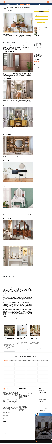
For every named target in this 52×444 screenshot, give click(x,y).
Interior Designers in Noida (42, 401)
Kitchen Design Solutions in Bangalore (41, 364)
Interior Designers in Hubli (42, 410)
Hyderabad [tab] (11, 360)
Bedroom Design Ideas (38, 43)
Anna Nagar (27, 395)
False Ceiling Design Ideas (39, 55)
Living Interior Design (6, 418)
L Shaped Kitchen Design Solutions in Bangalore (42, 376)
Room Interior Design (5, 415)
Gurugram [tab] (42, 360)
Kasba (26, 396)
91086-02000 (16, 4)
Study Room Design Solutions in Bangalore (31, 372)
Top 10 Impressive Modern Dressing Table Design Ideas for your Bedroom (13, 318)
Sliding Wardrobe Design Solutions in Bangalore (42, 380)
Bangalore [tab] (6, 360)
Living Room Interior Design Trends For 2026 (40, 70)
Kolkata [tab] (29, 360)
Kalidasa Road (24, 406)
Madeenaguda (30, 393)
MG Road (25, 408)
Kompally (27, 393)
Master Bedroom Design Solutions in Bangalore (31, 368)
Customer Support (38, 4)
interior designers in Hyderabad (7, 101)
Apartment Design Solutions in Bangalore (8, 364)
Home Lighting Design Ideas (39, 47)
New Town (23, 396)
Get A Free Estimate (41, 22)
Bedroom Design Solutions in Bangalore (41, 368)
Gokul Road (23, 405)
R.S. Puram (25, 397)
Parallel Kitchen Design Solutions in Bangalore (20, 384)
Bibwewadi (28, 398)
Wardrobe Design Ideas (38, 54)
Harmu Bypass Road (24, 407)
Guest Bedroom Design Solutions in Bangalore (42, 372)
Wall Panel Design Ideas (38, 56)
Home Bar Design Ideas (38, 45)
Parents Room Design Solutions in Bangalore (20, 372)
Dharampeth (23, 410)
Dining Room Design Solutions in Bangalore (20, 380)
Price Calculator (22, 4)
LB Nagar (34, 393)
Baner (25, 398)
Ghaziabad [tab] (37, 360)
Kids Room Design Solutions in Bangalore (8, 372)
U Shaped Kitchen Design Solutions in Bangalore (31, 376)
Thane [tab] (47, 360)
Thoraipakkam (24, 395)
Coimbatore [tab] (24, 360)
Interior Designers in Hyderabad (42, 392)
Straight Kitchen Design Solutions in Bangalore (9, 380)
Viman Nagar (22, 398)
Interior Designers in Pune (42, 397)
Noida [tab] (33, 360)
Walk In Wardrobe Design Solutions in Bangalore (31, 380)
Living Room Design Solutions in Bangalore (20, 368)
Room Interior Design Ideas (39, 44)
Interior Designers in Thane (42, 403)
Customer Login (28, 4)
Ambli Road (25, 411)
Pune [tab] (15, 360)
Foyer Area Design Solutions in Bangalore (30, 384)
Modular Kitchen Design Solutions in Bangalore (20, 376)
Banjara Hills (20, 394)
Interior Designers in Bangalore (42, 390)
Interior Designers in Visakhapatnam (43, 412)
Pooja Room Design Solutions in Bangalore (8, 376)
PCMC (30, 398)
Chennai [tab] (20, 360)
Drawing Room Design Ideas (39, 46)
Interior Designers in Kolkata (42, 399)
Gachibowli (24, 393)
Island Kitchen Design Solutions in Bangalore (9, 368)
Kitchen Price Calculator (6, 421)
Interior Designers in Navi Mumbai (43, 408)
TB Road (26, 409)
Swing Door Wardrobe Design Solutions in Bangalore (8, 384)
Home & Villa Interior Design (6, 412)
